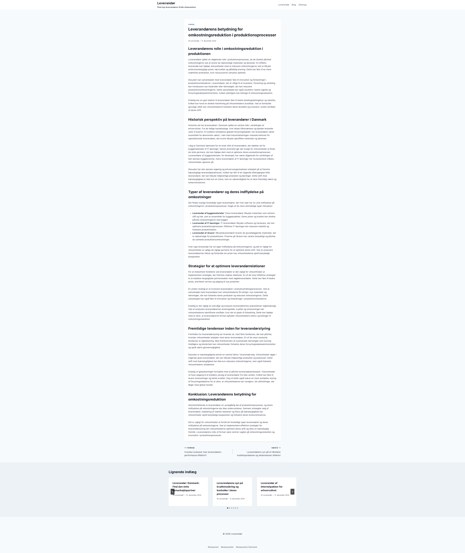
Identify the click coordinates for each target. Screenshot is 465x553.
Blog (294, 5)
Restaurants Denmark (246, 547)
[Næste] (292, 492)
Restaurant (213, 547)
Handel (191, 24)
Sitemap (302, 5)
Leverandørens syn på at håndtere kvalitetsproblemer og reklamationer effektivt (259, 452)
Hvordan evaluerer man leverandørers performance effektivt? (202, 452)
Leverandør (283, 5)
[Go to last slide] (172, 492)
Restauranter (227, 547)
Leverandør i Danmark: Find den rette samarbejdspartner (186, 487)
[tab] (227, 508)
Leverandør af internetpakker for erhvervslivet (272, 487)
